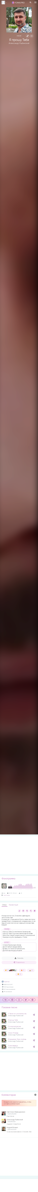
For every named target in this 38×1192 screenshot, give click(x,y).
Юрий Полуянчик (6, 895)
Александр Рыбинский (19, 43)
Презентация (13, 905)
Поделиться (20, 962)
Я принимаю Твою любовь (17, 1039)
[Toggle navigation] (35, 2)
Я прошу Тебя (13, 1020)
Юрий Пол (7, 981)
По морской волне (14, 1026)
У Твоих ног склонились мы (17, 1013)
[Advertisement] (19, 855)
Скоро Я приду (13, 1033)
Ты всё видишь (13, 1045)
